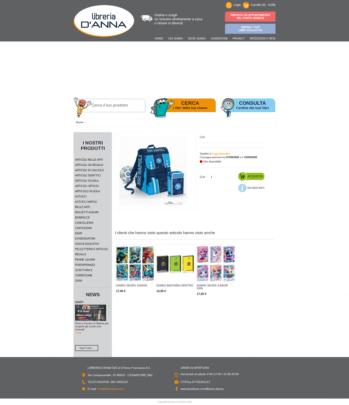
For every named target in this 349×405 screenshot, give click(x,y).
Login (237, 4)
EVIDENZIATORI (85, 238)
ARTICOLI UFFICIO (87, 186)
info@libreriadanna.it (110, 388)
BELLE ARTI (82, 207)
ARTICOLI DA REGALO (89, 164)
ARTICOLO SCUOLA (87, 191)
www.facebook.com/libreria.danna (202, 388)
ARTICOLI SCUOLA (87, 180)
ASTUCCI (81, 196)
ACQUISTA (255, 176)
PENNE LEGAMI (85, 259)
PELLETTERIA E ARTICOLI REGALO (91, 252)
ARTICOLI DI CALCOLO (89, 170)
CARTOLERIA (83, 228)
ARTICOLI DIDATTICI (88, 175)
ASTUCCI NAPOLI (86, 201)
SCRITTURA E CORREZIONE (84, 273)
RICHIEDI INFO (255, 188)
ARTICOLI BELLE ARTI (89, 159)
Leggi (78, 332)
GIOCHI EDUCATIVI (87, 243)
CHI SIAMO (175, 38)
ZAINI (78, 280)
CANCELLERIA (84, 222)
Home (79, 122)
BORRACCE (82, 217)
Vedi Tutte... (87, 348)
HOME (159, 38)
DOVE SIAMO (197, 38)
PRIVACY (239, 38)
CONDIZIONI (219, 38)
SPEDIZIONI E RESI (262, 38)
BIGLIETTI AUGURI (87, 212)
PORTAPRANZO (85, 264)
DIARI (78, 233)
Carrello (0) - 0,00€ (263, 4)
